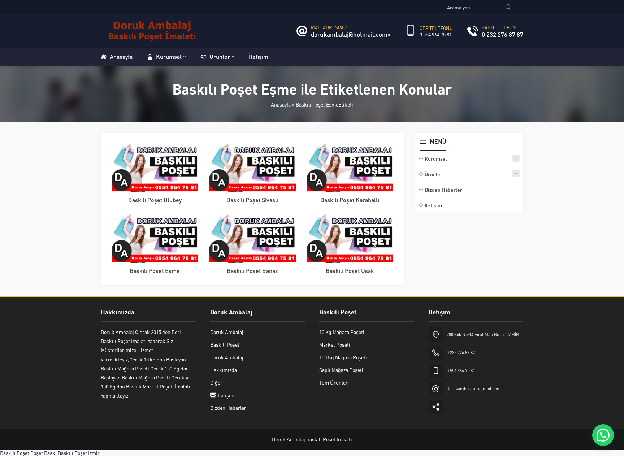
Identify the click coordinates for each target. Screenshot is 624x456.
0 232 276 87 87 (502, 34)
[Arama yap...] (508, 7)
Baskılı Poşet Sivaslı (252, 200)
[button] (603, 435)
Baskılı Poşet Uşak (350, 270)
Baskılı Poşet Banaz (252, 270)
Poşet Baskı (43, 453)
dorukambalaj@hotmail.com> (351, 34)
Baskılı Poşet (14, 453)
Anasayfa (281, 104)
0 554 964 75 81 (436, 34)
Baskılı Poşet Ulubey (155, 200)
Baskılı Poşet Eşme (155, 270)
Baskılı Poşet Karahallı (349, 200)
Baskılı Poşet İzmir (79, 453)
